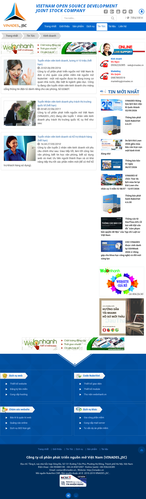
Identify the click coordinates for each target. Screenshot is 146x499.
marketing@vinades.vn (122, 81)
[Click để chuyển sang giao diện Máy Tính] (76, 495)
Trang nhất (50, 26)
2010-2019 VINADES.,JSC (96, 473)
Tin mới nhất (123, 92)
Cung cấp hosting (18, 394)
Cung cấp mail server (94, 422)
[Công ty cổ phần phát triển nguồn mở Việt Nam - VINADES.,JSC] (18, 15)
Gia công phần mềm (94, 417)
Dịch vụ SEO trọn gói (20, 428)
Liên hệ (122, 26)
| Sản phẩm (91, 449)
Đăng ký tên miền (18, 389)
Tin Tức (101, 26)
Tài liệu (112, 26)
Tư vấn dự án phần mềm (96, 428)
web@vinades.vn (135, 65)
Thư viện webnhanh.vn (95, 394)
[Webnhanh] (121, 281)
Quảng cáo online (18, 422)
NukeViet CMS (53, 473)
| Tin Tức (68, 449)
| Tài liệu (104, 449)
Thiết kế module (92, 389)
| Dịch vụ (78, 449)
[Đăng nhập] (141, 11)
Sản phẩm (78, 26)
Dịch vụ (91, 26)
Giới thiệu (64, 26)
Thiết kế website (18, 383)
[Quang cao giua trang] (49, 47)
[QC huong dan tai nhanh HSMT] (121, 316)
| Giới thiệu (56, 449)
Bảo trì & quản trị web (20, 417)
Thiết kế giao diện (93, 383)
